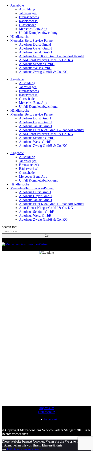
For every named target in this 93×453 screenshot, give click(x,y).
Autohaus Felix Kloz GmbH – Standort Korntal (51, 56)
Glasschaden (27, 25)
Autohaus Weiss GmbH (35, 68)
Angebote (17, 5)
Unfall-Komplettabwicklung (38, 33)
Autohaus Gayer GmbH (35, 48)
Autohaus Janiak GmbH (35, 52)
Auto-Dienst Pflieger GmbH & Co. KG (46, 60)
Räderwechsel (28, 21)
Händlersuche (19, 36)
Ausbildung (27, 9)
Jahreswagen (28, 13)
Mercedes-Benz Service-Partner (32, 40)
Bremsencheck (29, 17)
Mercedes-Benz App (33, 29)
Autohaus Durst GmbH (35, 44)
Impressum (46, 408)
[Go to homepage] (25, 244)
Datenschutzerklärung (27, 449)
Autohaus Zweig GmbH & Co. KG (43, 72)
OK (9, 449)
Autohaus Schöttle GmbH (37, 64)
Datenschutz (46, 412)
